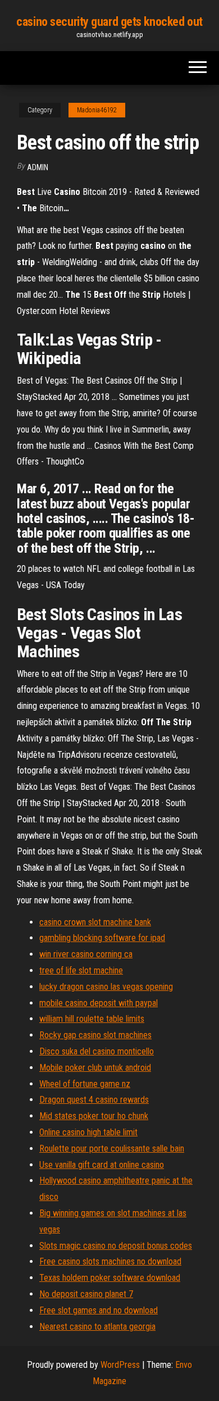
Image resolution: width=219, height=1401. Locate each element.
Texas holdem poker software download (109, 1277)
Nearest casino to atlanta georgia (97, 1326)
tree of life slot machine (81, 970)
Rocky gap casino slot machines (95, 1035)
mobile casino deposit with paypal (98, 1003)
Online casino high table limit (88, 1132)
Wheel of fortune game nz (84, 1084)
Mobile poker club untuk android (95, 1067)
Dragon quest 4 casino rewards (94, 1099)
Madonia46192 (97, 110)
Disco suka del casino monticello (96, 1051)
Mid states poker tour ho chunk (93, 1116)
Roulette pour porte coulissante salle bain (111, 1148)
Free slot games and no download (98, 1310)
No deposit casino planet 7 (86, 1294)
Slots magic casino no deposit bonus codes (115, 1245)
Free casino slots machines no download (110, 1261)
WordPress (120, 1364)
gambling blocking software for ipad (102, 938)
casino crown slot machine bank (95, 922)
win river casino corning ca (86, 954)
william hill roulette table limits (91, 1018)
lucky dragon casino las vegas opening (106, 986)
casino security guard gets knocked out (109, 22)
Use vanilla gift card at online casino (101, 1164)
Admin (37, 167)
